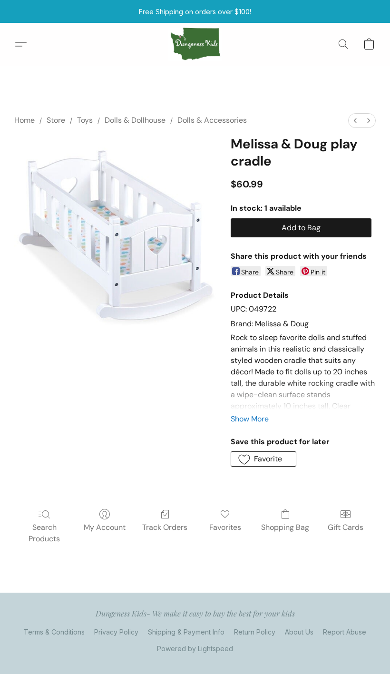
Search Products (44, 533)
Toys (85, 120)
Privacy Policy (116, 632)
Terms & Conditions (54, 632)
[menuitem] (355, 120)
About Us (299, 632)
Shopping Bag (285, 527)
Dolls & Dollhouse (135, 120)
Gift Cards (345, 527)
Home (24, 120)
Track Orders (164, 527)
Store (56, 120)
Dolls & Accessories (212, 120)
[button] (195, 44)
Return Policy (254, 632)
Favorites (225, 527)
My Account (105, 527)
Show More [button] (250, 419)
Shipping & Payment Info (186, 632)
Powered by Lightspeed (195, 649)
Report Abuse (344, 632)
